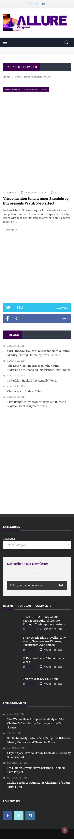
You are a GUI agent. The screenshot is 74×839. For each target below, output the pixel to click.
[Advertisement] (37, 268)
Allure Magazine (12, 89)
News (44, 89)
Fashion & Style (31, 89)
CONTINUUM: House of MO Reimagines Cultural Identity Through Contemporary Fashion (32, 51)
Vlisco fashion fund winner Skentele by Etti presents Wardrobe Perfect (36, 200)
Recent (8, 606)
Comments (43, 606)
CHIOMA (30, 629)
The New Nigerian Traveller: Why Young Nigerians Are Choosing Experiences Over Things (44, 641)
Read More (11, 230)
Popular (24, 606)
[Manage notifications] (65, 830)
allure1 (11, 192)
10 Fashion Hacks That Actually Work (43, 660)
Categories (9, 538)
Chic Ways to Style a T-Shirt (40, 679)
